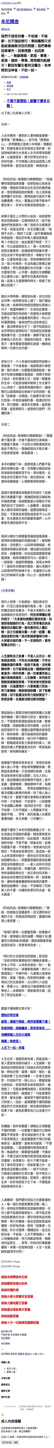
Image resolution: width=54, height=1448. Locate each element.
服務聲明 (30, 1409)
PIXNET (13, 1406)
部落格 (10, 86)
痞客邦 (21, 1354)
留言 (27, 1354)
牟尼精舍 (10, 21)
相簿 (9, 82)
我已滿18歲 (6, 1442)
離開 (16, 1442)
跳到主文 (5, 29)
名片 (9, 89)
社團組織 (23, 77)
